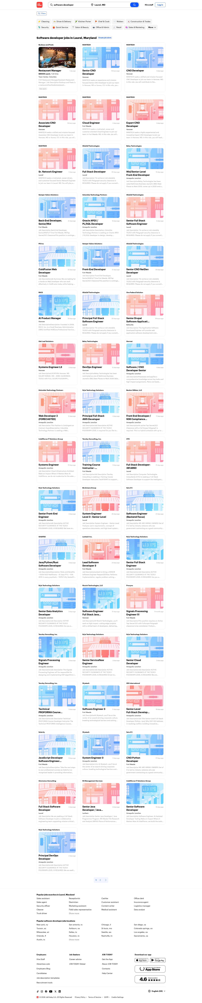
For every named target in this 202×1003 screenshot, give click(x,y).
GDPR (106, 997)
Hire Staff (41, 959)
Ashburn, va (74, 928)
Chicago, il (106, 924)
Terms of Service (94, 997)
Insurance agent (141, 902)
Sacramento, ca (141, 936)
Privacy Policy (80, 997)
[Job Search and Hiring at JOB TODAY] (39, 5)
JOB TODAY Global (77, 964)
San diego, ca (140, 924)
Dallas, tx (73, 932)
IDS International (133, 683)
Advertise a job (43, 964)
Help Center (107, 973)
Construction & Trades (140, 21)
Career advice (75, 959)
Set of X (129, 488)
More (150, 27)
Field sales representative (80, 909)
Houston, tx (74, 936)
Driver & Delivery (64, 21)
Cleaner (40, 909)
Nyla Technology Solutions (93, 390)
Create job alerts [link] (104, 38)
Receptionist (74, 898)
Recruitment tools (44, 982)
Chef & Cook (103, 21)
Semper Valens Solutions (48, 195)
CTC (128, 439)
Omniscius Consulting (47, 781)
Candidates (42, 973)
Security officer (43, 906)
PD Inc (41, 244)
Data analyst (139, 909)
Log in (160, 5)
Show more (74, 913)
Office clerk (139, 898)
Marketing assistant (77, 906)
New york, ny (42, 924)
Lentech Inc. (87, 537)
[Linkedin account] (60, 991)
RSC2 (41, 292)
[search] (134, 4)
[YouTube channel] (50, 991)
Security (45, 27)
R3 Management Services (92, 781)
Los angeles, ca (141, 932)
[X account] (55, 991)
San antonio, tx (75, 924)
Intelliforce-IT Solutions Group (51, 439)
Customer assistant (110, 902)
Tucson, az (41, 928)
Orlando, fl (41, 936)
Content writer (107, 906)
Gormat (129, 341)
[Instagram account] (42, 991)
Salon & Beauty (82, 27)
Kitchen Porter (84, 21)
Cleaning (45, 21)
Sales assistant (43, 898)
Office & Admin (102, 27)
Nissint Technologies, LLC (92, 585)
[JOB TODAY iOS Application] (141, 960)
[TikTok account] (38, 991)
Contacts (106, 968)
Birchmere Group (89, 488)
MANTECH (86, 45)
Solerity (42, 732)
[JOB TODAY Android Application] (157, 960)
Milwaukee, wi (43, 932)
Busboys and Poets (46, 45)
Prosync (129, 585)
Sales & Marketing (136, 27)
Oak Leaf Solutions (46, 341)
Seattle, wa (106, 932)
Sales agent (42, 902)
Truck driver (42, 913)
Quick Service (62, 27)
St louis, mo (106, 928)
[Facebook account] (46, 991)
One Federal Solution (134, 292)
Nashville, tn (106, 936)
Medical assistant (109, 909)
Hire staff (149, 5)
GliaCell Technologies (91, 146)
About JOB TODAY (110, 964)
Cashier (104, 898)
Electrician (73, 902)
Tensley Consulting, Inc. (91, 439)
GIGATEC (42, 537)
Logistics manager (142, 906)
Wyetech (85, 683)
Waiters (120, 21)
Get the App (107, 959)
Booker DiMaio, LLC (134, 390)
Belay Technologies (134, 146)
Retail (118, 27)
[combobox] (71, 4)
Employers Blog (43, 968)
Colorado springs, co (143, 928)
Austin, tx (41, 939)
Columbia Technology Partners (94, 195)
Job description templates (48, 978)
